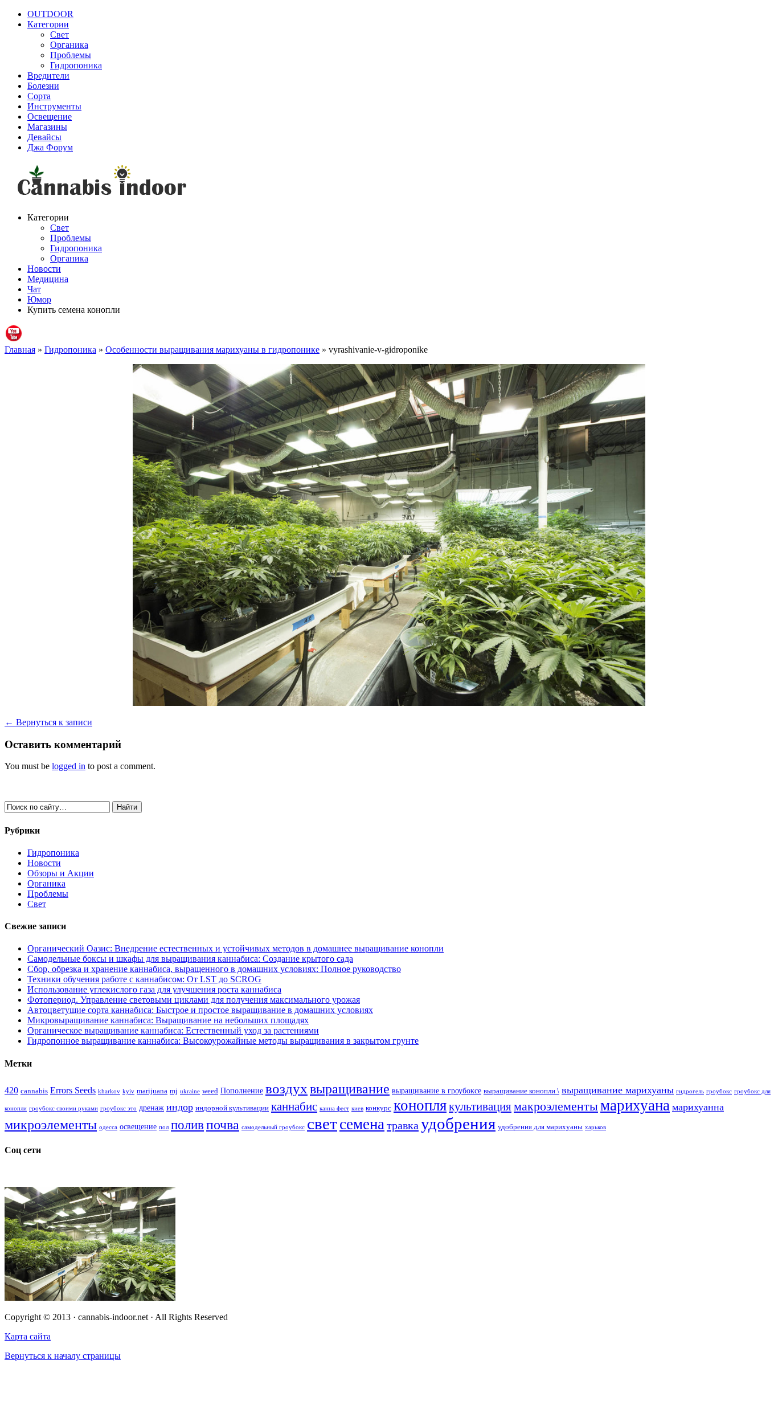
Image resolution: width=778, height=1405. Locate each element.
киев (357, 1108)
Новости (44, 268)
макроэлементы (556, 1106)
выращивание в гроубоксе (436, 1090)
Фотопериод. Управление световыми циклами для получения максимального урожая (193, 999)
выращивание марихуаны (618, 1090)
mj (174, 1091)
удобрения (458, 1123)
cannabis (34, 1091)
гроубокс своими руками (63, 1108)
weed (210, 1091)
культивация (480, 1106)
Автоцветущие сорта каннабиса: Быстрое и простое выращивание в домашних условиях (200, 1010)
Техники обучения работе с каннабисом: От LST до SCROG (144, 979)
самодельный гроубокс (273, 1127)
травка (403, 1125)
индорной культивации (232, 1108)
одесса (108, 1127)
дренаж (151, 1107)
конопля (420, 1105)
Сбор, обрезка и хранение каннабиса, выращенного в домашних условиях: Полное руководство (214, 969)
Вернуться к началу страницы (63, 1356)
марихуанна (698, 1107)
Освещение (49, 116)
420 (11, 1090)
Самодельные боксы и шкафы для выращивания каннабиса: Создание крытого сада (190, 958)
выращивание (350, 1088)
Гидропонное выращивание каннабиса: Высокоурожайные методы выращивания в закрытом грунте (223, 1040)
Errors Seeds (73, 1090)
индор (179, 1107)
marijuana (152, 1091)
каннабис (294, 1106)
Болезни (43, 86)
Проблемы (70, 55)
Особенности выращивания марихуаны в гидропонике (212, 349)
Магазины (47, 127)
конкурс (378, 1108)
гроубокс (719, 1091)
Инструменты (54, 106)
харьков (595, 1127)
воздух (286, 1088)
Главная (20, 349)
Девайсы (44, 137)
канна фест (334, 1108)
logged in (68, 766)
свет (322, 1123)
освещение (138, 1126)
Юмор (39, 299)
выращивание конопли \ (521, 1091)
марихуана (635, 1105)
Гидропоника (76, 65)
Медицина (47, 279)
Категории (48, 24)
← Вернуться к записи (48, 722)
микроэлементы (51, 1124)
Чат (34, 289)
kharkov (109, 1091)
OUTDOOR (50, 14)
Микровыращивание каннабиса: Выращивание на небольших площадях (168, 1020)
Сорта (39, 96)
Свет (59, 34)
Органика (69, 45)
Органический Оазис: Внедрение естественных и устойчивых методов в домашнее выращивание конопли (235, 948)
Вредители (48, 75)
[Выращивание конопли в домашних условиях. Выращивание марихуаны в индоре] (389, 182)
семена (361, 1124)
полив (187, 1125)
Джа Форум (50, 147)
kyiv (128, 1091)
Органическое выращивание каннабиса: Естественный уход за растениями (173, 1030)
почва (222, 1124)
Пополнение (241, 1090)
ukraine (190, 1091)
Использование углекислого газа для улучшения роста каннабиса (154, 989)
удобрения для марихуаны (540, 1127)
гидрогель (690, 1091)
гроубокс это (118, 1108)
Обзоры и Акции (60, 873)
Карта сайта (28, 1336)
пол (164, 1127)
